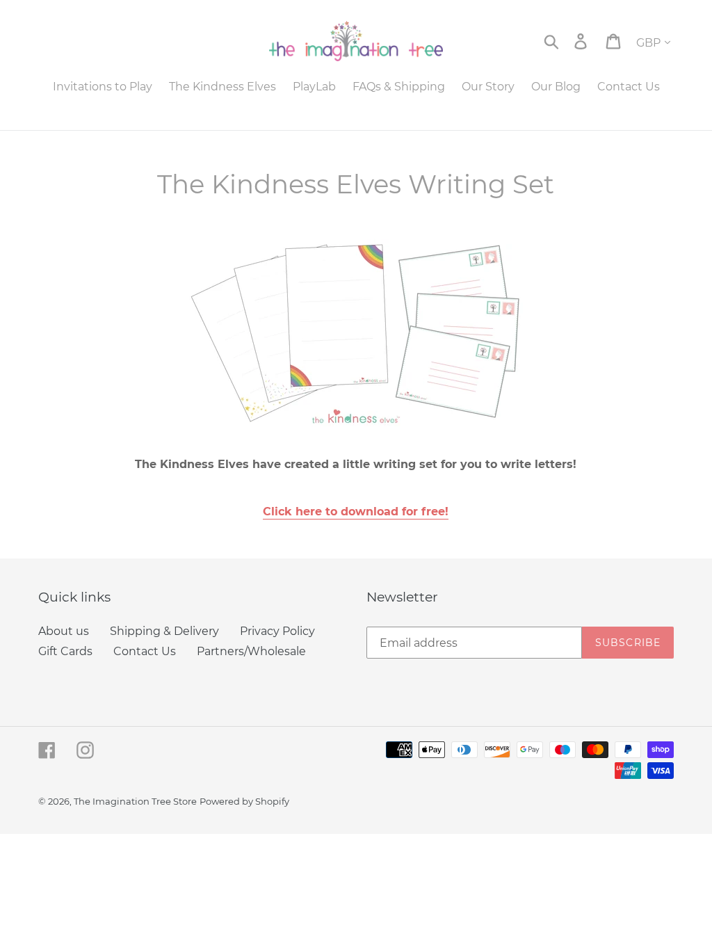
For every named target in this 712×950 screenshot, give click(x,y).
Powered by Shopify (244, 801)
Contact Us (144, 651)
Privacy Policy (277, 631)
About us (63, 631)
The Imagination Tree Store (135, 801)
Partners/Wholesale (251, 651)
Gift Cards (65, 651)
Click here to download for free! (355, 511)
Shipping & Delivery (164, 631)
